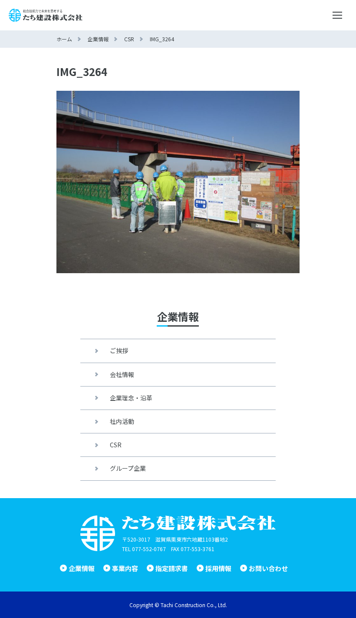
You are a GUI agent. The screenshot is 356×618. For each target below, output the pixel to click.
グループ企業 (128, 468)
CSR (116, 444)
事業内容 (125, 568)
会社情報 (122, 374)
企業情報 (82, 568)
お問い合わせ (268, 568)
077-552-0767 (149, 548)
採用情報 (218, 568)
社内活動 (122, 421)
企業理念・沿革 (131, 397)
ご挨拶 (119, 350)
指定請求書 (171, 568)
